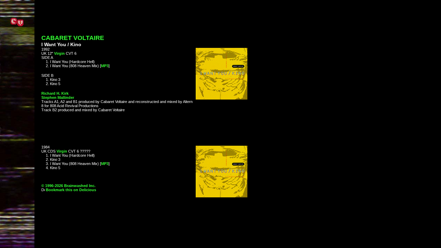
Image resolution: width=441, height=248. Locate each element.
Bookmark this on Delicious (70, 190)
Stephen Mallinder (57, 97)
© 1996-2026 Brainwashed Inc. (68, 186)
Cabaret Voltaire (72, 37)
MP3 (105, 66)
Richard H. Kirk (55, 93)
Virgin (59, 53)
